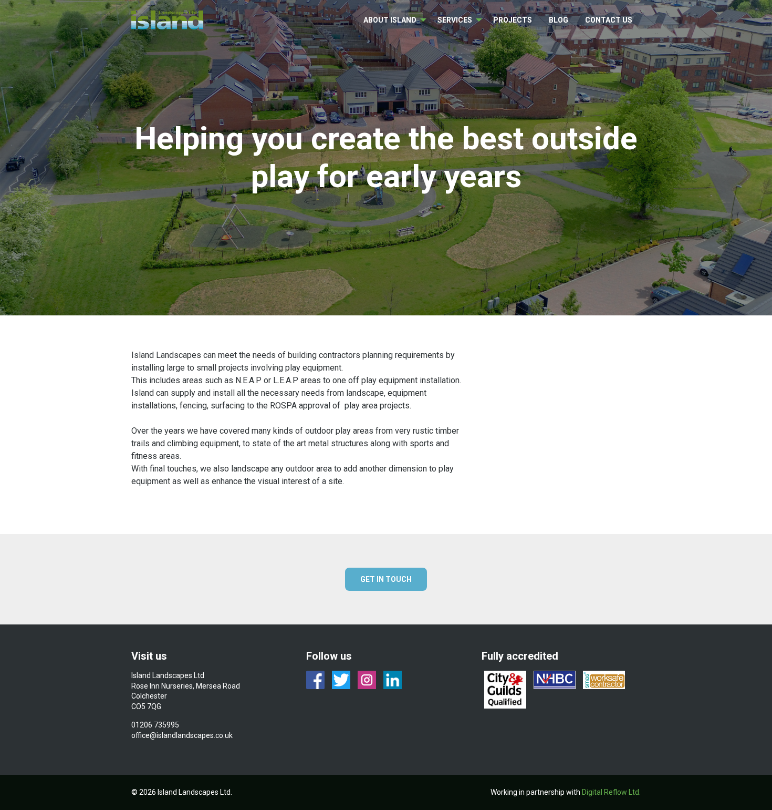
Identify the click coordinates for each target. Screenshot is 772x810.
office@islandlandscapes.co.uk (182, 735)
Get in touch (386, 579)
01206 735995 (155, 725)
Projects (512, 20)
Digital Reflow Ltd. (611, 792)
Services (454, 20)
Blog (558, 20)
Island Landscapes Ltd (168, 20)
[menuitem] (392, 20)
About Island (389, 20)
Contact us (608, 20)
